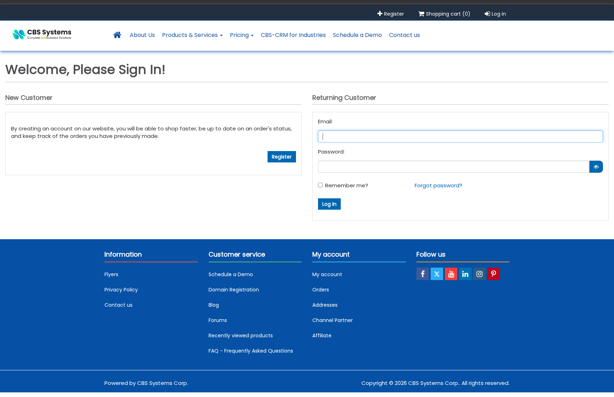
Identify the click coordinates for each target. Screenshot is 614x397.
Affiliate (322, 335)
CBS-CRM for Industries (293, 35)
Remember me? (346, 185)
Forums (218, 320)
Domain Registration (234, 289)
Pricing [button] (240, 35)
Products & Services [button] (190, 35)
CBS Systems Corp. (162, 383)
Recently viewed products (241, 335)
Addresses (325, 305)
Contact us (404, 35)
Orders (320, 289)
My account (327, 274)
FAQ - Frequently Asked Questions (251, 350)
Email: (325, 121)
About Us (142, 35)
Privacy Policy (121, 289)
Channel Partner (332, 320)
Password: (331, 151)
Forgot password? (438, 185)
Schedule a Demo (357, 35)
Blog (214, 305)
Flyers (111, 274)
